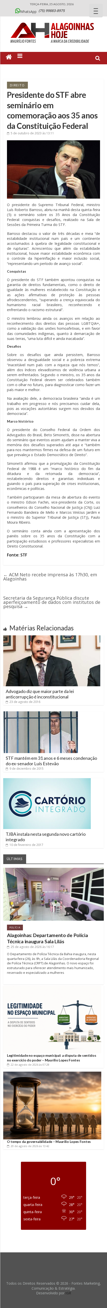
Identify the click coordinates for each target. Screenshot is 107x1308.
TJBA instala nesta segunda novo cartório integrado (46, 836)
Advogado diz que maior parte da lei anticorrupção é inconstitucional (40, 694)
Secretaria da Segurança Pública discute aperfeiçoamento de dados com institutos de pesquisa (51, 602)
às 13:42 (30, 1146)
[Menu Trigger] (96, 10)
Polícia (14, 927)
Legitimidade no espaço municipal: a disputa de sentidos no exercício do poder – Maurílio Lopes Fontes (51, 1057)
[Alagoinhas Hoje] (53, 21)
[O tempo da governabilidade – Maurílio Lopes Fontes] (52, 1073)
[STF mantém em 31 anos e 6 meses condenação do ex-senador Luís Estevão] (40, 713)
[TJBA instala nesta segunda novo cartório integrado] (47, 780)
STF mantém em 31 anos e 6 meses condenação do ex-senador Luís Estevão (51, 760)
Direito (17, 85)
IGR (68, 1293)
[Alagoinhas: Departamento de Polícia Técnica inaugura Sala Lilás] (53, 869)
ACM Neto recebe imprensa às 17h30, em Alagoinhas (50, 577)
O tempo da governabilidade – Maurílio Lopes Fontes (49, 1141)
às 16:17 (32, 947)
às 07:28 (30, 1064)
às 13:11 (32, 133)
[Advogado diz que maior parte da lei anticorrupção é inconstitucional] (51, 637)
